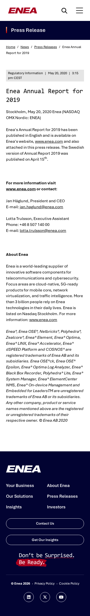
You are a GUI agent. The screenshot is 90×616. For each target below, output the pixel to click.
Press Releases (45, 47)
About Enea (58, 485)
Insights (14, 507)
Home (10, 47)
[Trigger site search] (66, 10)
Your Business (20, 485)
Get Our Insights (45, 540)
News (24, 47)
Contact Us (45, 523)
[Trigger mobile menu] (79, 10)
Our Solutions (19, 496)
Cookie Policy (69, 583)
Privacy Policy (44, 583)
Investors (56, 507)
